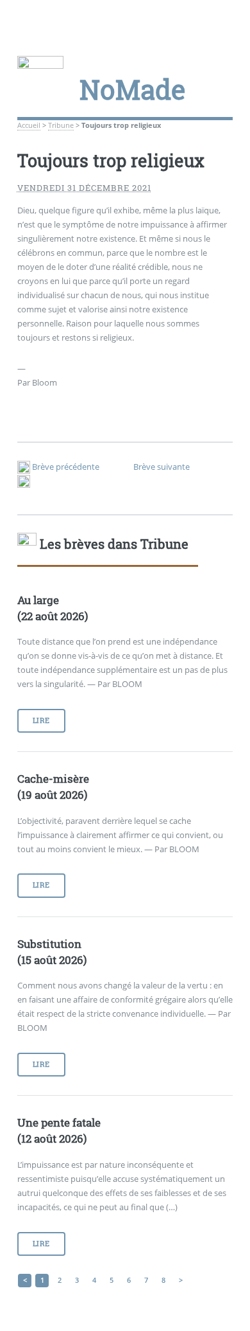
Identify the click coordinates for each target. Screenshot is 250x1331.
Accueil (28, 125)
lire (41, 720)
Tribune (61, 125)
